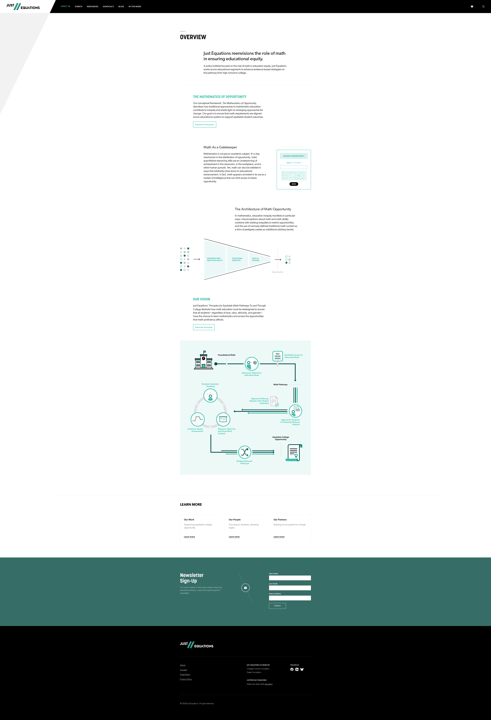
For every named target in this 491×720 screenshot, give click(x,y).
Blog (121, 6)
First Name (273, 574)
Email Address (275, 594)
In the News (135, 6)
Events (78, 6)
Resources (92, 6)
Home (182, 31)
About (183, 665)
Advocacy (108, 6)
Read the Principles (204, 327)
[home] (23, 6)
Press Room (185, 675)
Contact (183, 670)
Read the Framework (204, 124)
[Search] (483, 6)
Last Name (273, 584)
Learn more (189, 536)
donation (269, 684)
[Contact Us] (472, 6)
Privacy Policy (186, 679)
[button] (67, 6)
